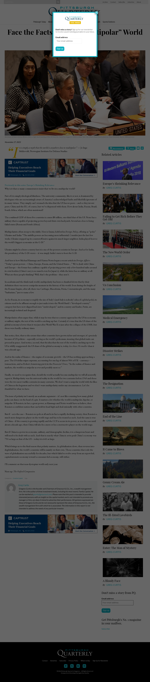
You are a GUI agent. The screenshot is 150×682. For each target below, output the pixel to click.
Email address (62, 37)
